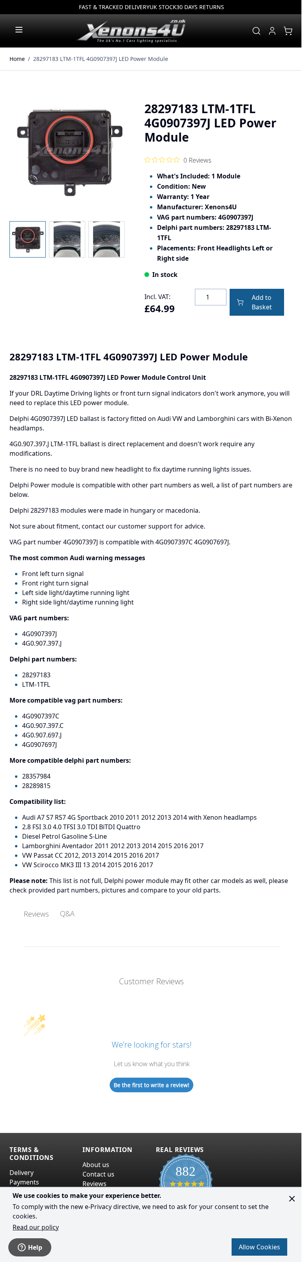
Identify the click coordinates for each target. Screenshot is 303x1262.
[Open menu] (18, 29)
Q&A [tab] (67, 913)
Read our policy (36, 1227)
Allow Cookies (259, 1247)
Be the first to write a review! (151, 1085)
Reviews (94, 1183)
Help (35, 1247)
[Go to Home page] (131, 31)
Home (17, 59)
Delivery (21, 1172)
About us (95, 1164)
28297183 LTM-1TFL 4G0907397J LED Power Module (100, 59)
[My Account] (272, 31)
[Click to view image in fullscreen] (69, 152)
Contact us (98, 1174)
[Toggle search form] (256, 31)
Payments (24, 1182)
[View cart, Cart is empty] (288, 31)
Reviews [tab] (36, 914)
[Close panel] (292, 1199)
